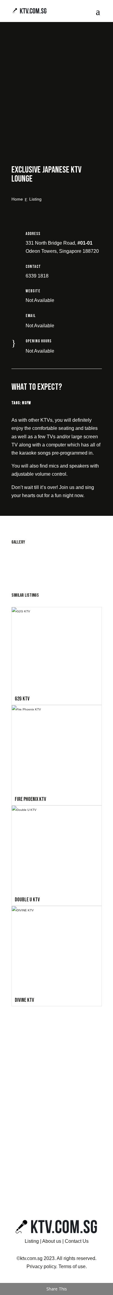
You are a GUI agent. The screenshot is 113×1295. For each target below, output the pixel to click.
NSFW (26, 402)
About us (51, 1241)
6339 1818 (37, 275)
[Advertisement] (56, 96)
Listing (32, 1241)
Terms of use (72, 1266)
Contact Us (77, 1241)
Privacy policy (41, 1266)
